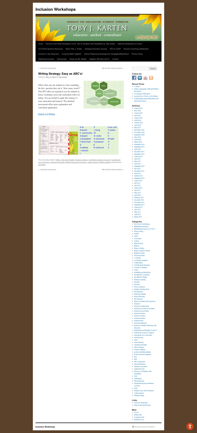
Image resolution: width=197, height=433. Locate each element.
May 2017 (137, 161)
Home (40, 43)
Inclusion (137, 304)
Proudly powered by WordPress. (145, 427)
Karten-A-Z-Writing (46, 114)
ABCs (58, 160)
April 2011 (137, 214)
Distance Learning (140, 279)
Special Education (139, 364)
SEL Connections (139, 361)
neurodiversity (138, 337)
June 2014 (137, 173)
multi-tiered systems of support (100, 160)
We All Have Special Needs (113, 68)
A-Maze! (137, 86)
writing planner (93, 162)
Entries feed (138, 415)
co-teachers (137, 258)
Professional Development (142, 354)
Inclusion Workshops (56, 9)
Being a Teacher (139, 248)
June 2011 (137, 209)
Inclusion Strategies (140, 323)
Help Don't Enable (67, 160)
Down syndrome (139, 287)
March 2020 (138, 142)
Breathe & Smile (139, 253)
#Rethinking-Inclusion (141, 226)
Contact (115, 59)
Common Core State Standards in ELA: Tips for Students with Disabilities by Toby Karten (80, 43)
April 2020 (137, 139)
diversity (137, 282)
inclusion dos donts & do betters (144, 308)
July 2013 (137, 183)
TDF (135, 376)
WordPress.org (139, 419)
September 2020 (139, 135)
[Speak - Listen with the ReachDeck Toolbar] (190, 426)
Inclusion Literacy (81, 160)
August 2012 (138, 188)
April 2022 (137, 125)
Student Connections (140, 366)
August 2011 (138, 207)
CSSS (136, 270)
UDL (135, 388)
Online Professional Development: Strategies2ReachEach (106, 54)
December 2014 (139, 171)
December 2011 (139, 200)
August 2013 (138, 180)
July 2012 (137, 190)
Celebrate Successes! (47, 68)
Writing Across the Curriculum (76, 162)
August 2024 (138, 118)
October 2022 (138, 122)
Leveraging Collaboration (142, 94)
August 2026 (138, 108)
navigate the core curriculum (143, 335)
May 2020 (137, 137)
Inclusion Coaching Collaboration (136, 48)
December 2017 (139, 151)
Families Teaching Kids (141, 289)
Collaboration (138, 262)
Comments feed (139, 417)
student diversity (139, 369)
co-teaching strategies (141, 260)
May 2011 (137, 212)
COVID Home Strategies (142, 265)
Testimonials (62, 59)
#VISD (136, 234)
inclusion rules (138, 320)
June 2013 (137, 185)
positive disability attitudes (142, 352)
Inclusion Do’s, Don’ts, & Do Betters (146, 96)
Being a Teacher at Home (142, 250)
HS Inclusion (138, 299)
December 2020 (139, 130)
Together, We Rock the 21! (99, 59)
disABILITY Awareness (142, 275)
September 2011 (139, 205)
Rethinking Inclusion (46, 59)
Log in (136, 412)
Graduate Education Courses (96, 48)
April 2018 (137, 149)
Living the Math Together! (71, 54)
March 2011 (138, 217)
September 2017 (139, 154)
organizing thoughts (57, 162)
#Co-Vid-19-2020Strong (142, 224)
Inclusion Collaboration (141, 306)
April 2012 (137, 195)
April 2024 (137, 120)
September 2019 (139, 144)
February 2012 (139, 197)
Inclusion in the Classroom (48, 54)
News (136, 340)
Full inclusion (138, 291)
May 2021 (137, 127)
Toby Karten (62, 77)
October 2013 (138, 176)
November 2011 (139, 202)
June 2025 (137, 115)
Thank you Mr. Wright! (77, 59)
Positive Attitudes (139, 349)
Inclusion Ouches (139, 316)
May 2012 (137, 192)
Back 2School (138, 243)
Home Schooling (139, 296)
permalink (41, 164)
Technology (138, 378)
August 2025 (138, 113)
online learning (139, 342)
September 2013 (139, 178)
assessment (137, 238)
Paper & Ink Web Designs (142, 405)
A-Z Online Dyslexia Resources (50, 48)
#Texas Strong (138, 231)
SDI (135, 359)
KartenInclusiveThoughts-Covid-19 (145, 330)
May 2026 (137, 110)
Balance (136, 246)
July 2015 (137, 168)
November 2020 (139, 132)
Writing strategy (105, 162)
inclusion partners (139, 318)
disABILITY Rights (140, 277)
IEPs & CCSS (115, 48)
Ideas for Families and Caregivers (144, 301)
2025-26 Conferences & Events (130, 43)
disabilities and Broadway (142, 272)
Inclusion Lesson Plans (141, 311)
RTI (135, 357)
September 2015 (139, 166)
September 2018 (139, 147)
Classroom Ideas (139, 255)
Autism (136, 241)
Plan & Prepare (139, 347)
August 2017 (138, 156)
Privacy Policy (137, 54)
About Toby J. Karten (74, 48)
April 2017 (137, 164)
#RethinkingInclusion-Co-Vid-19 (144, 229)
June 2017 (137, 159)
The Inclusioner (139, 381)
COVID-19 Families (140, 267)
